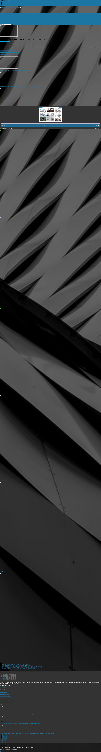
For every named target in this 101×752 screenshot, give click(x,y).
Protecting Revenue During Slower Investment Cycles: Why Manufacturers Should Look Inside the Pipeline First (23, 666)
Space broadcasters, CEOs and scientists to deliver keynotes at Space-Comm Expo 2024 (21, 86)
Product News (5, 14)
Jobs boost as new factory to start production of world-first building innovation (16, 665)
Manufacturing (5, 15)
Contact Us (4, 3)
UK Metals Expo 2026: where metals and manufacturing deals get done (15, 664)
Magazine (4, 17)
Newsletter (4, 740)
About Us (4, 2)
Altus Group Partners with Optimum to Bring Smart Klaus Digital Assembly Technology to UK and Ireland (22, 667)
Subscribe (4, 4)
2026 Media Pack (5, 5)
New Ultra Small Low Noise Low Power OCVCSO (9, 52)
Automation (4, 16)
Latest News (4, 13)
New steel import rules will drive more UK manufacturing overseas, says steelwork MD (18, 668)
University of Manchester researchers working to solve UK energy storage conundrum (20, 102)
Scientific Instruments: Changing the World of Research (13, 70)
